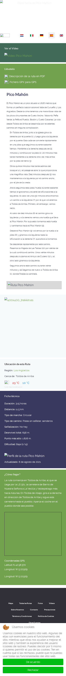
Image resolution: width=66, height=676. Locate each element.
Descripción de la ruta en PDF (27, 76)
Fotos (40, 603)
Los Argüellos (21, 370)
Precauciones (49, 610)
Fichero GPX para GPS (23, 82)
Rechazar (33, 670)
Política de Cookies (46, 616)
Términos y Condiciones (22, 616)
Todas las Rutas (25, 603)
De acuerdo (33, 662)
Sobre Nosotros (17, 610)
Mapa (10, 603)
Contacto (34, 610)
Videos (52, 603)
